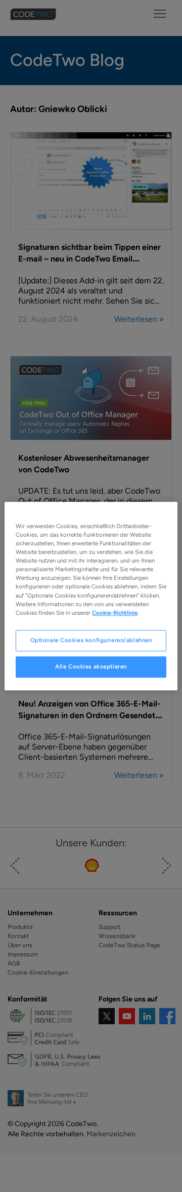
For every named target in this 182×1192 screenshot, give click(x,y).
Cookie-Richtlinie (115, 612)
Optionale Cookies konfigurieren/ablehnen (91, 640)
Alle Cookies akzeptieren (91, 666)
